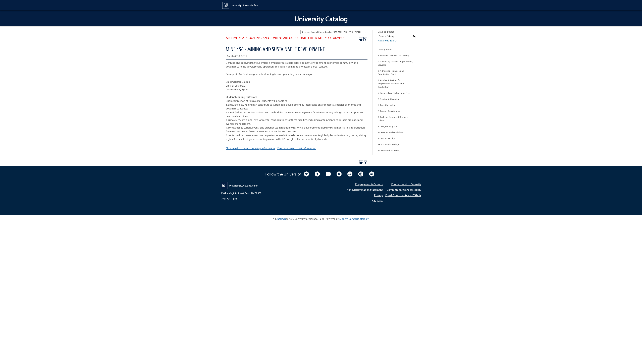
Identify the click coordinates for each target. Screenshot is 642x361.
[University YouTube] (328, 173)
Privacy (378, 195)
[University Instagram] (361, 173)
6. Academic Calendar (388, 98)
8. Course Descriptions (389, 110)
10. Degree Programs (388, 126)
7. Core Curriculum (387, 104)
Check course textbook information (296, 148)
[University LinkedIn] (371, 173)
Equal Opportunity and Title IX (403, 195)
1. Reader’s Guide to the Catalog (393, 55)
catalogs (281, 218)
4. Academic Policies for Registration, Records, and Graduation (391, 83)
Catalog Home (385, 49)
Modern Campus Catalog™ (354, 218)
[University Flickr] (350, 173)
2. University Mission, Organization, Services (395, 63)
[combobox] (333, 32)
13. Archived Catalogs (388, 144)
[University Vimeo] (339, 173)
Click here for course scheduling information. (250, 148)
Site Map (377, 201)
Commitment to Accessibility (404, 189)
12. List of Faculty (386, 138)
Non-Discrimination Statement (365, 189)
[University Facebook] (317, 173)
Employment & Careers (369, 184)
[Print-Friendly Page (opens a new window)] (361, 39)
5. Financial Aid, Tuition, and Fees (394, 92)
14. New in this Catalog (389, 150)
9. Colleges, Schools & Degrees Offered (393, 118)
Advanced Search (387, 40)
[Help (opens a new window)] (365, 39)
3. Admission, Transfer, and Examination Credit (391, 72)
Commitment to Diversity (406, 184)
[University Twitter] (306, 173)
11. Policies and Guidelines (391, 132)
